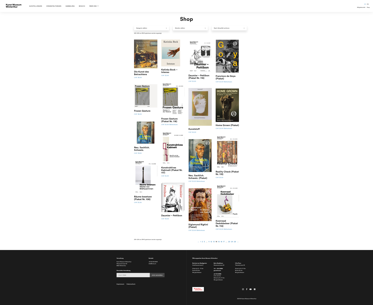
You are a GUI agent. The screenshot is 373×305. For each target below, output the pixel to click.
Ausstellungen (35, 6)
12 (211, 241)
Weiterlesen (173, 124)
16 (221, 241)
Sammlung (70, 6)
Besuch (82, 6)
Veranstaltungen (53, 6)
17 (224, 241)
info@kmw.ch (152, 263)
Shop (368, 7)
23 (229, 241)
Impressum (120, 284)
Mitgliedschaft (361, 7)
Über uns (93, 6)
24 (232, 241)
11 (209, 241)
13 (214, 241)
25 (235, 241)
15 (219, 241)
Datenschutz (131, 284)
